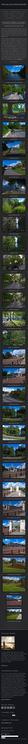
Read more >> (4, 665)
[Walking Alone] (14, 420)
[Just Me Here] (14, 99)
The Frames (20, 14)
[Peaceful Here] (14, 231)
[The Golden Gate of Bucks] (14, 534)
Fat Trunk (14, 120)
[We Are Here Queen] (14, 382)
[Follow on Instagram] (8, 708)
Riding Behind (14, 309)
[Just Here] (14, 136)
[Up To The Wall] (14, 174)
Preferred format (5, 733)
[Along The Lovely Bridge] (14, 80)
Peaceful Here (14, 234)
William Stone (24, 738)
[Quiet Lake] (14, 250)
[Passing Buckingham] (14, 604)
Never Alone (14, 158)
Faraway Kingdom (14, 442)
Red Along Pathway (14, 621)
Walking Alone (14, 423)
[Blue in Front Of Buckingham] (14, 553)
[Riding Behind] (14, 307)
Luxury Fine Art (9, 14)
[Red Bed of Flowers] (14, 572)
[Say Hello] (14, 269)
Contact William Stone (6, 722)
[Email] (5, 708)
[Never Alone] (14, 155)
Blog (24, 12)
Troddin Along (14, 290)
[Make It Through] (14, 345)
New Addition (15, 12)
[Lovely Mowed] (14, 591)
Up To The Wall (14, 177)
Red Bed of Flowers (14, 574)
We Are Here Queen (14, 385)
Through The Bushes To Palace (14, 461)
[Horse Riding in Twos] (14, 326)
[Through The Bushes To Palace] (14, 458)
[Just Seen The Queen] (14, 515)
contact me (20, 59)
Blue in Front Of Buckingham (14, 555)
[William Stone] (14, 5)
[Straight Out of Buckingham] (14, 363)
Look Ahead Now (14, 215)
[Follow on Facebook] (11, 708)
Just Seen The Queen (14, 518)
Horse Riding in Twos (14, 328)
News (6, 16)
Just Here (14, 139)
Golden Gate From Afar (14, 499)
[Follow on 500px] (2, 708)
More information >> (6, 699)
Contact (19, 18)
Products (13, 16)
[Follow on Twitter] (14, 708)
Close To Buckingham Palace (14, 480)
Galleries (5, 12)
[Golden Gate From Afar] (14, 496)
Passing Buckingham (14, 607)
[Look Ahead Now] (14, 212)
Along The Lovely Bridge (14, 82)
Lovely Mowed (14, 593)
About (21, 16)
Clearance (9, 18)
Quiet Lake (14, 253)
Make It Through (14, 347)
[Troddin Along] (14, 288)
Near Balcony (14, 404)
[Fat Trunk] (14, 117)
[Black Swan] (14, 193)
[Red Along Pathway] (14, 618)
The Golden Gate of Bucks (14, 537)
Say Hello (14, 272)
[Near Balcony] (14, 401)
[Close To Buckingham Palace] (14, 477)
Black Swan (14, 196)
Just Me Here (14, 101)
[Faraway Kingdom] (14, 439)
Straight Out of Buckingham (14, 366)
